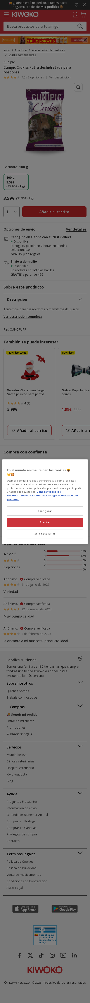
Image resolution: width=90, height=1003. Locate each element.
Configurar (45, 511)
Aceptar (45, 522)
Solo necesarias (45, 533)
